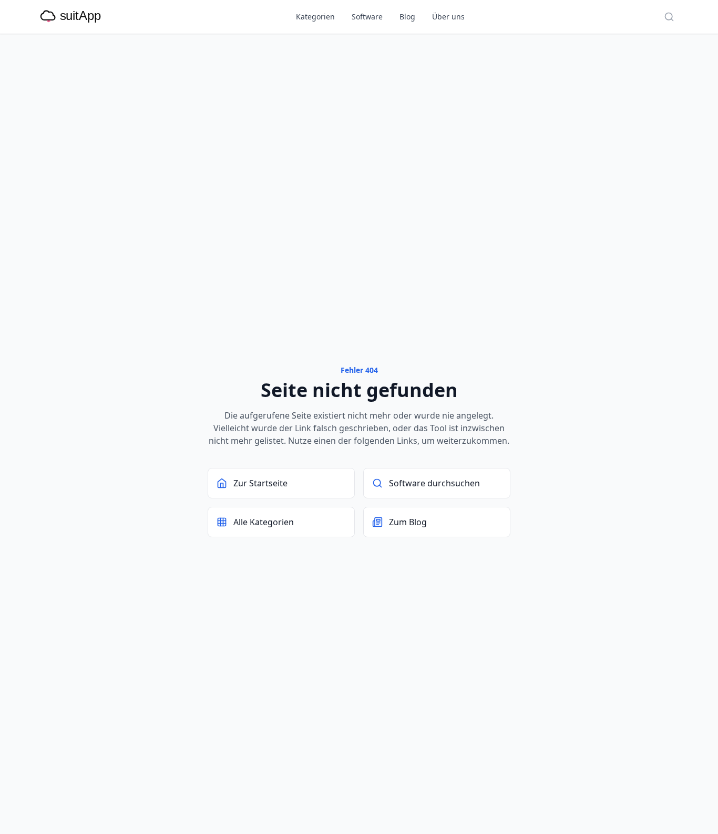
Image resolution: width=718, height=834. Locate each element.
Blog (407, 17)
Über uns (448, 17)
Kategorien (315, 17)
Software (367, 17)
